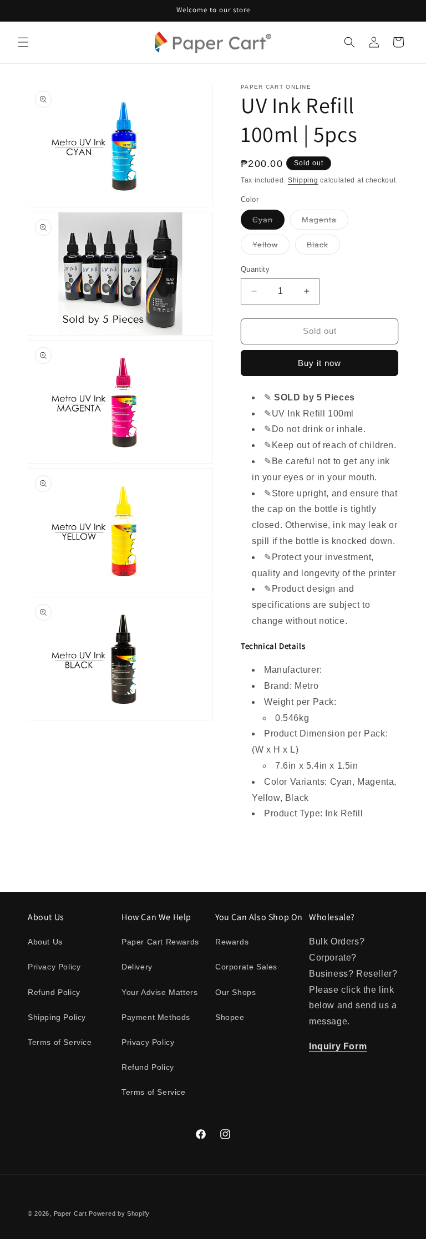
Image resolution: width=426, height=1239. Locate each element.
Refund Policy (54, 992)
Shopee (230, 1017)
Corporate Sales (246, 966)
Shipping (303, 180)
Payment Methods (155, 1017)
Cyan (268, 222)
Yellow (271, 247)
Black (323, 247)
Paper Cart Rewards (160, 941)
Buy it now (319, 363)
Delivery (137, 966)
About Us (45, 941)
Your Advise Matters (159, 992)
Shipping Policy (57, 1017)
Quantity (255, 269)
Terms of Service (60, 1042)
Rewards (231, 941)
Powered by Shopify (119, 1213)
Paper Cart (70, 1213)
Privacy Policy (54, 966)
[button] (23, 42)
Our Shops (235, 992)
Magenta (325, 222)
